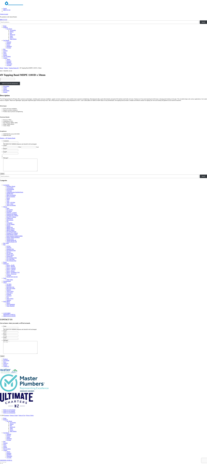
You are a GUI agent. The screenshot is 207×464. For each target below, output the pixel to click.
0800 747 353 (6, 10)
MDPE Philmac (10, 230)
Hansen (8, 225)
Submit (2, 173)
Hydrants (8, 294)
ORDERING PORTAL (6, 460)
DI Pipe (8, 246)
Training (5, 50)
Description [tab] (6, 86)
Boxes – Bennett (10, 266)
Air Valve (8, 284)
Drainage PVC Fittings (12, 215)
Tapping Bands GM (11, 241)
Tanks (11, 36)
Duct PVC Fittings (11, 217)
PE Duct (8, 252)
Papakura (8, 61)
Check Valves (10, 291)
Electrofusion (9, 220)
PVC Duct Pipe (10, 259)
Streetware (12, 34)
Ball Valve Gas (10, 287)
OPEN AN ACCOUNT (9, 316)
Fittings (12, 31)
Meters (8, 303)
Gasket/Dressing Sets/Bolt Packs (14, 192)
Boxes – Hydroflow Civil (12, 272)
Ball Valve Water (10, 288)
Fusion (8, 45)
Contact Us (6, 366)
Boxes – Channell (11, 268)
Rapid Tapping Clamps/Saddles (14, 236)
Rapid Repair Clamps (11, 234)
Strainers (8, 300)
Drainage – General (11, 212)
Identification (9, 193)
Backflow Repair (10, 186)
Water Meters (13, 39)
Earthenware (9, 218)
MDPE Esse (9, 227)
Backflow (8, 285)
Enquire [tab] (5, 92)
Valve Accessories (11, 205)
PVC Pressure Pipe (11, 260)
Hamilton (8, 62)
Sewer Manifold (10, 304)
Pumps (5, 262)
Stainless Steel (10, 239)
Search (5, 8)
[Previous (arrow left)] (0, 463)
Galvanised (9, 222)
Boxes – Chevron (10, 269)
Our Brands (6, 40)
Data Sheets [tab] (6, 90)
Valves (11, 37)
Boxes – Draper (10, 271)
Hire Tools (6, 243)
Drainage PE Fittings (11, 214)
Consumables (9, 188)
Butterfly (8, 290)
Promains (6, 415)
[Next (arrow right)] (2, 463)
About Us (5, 363)
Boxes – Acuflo (10, 265)
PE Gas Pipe (9, 253)
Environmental (10, 189)
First (20, 147)
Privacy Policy (30, 415)
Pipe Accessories (10, 196)
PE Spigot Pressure (11, 231)
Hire (4, 49)
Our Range (9, 28)
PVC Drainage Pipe (11, 257)
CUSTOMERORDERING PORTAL (9, 313)
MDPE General (10, 228)
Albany (8, 59)
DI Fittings (9, 211)
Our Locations (7, 56)
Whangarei (9, 63)
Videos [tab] (5, 89)
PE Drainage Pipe (11, 250)
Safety (8, 199)
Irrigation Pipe (10, 249)
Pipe (11, 33)
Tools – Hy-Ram (10, 202)
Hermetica (9, 46)
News (4, 52)
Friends (5, 55)
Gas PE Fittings (10, 224)
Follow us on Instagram (9, 412)
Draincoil (8, 247)
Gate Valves (9, 292)
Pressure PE (9, 256)
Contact (5, 58)
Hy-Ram (8, 47)
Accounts (8, 65)
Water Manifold (10, 306)
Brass (7, 208)
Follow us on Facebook (9, 409)
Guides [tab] (5, 87)
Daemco (8, 43)
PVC (7, 297)
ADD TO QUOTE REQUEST (10, 83)
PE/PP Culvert (10, 255)
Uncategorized (7, 281)
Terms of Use (22, 415)
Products (5, 27)
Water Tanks (9, 279)
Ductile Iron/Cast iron (12, 276)
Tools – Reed (9, 204)
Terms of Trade (14, 415)
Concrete (8, 275)
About (4, 53)
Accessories (13, 30)
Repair (8, 198)
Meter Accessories (11, 195)
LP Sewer (8, 295)
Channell (8, 42)
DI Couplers (9, 209)
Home (4, 26)
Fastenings (9, 190)
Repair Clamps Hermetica (13, 237)
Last (37, 147)
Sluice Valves (9, 298)
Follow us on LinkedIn (9, 411)
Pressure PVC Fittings (12, 233)
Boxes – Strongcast (11, 274)
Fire (7, 221)
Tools (7, 201)
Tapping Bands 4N (14, 68)
